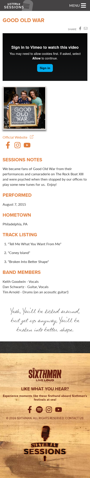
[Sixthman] (45, 375)
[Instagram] (17, 147)
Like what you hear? (45, 389)
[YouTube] (27, 147)
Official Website (16, 137)
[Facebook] (7, 147)
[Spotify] (40, 410)
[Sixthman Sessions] (45, 443)
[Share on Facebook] (80, 29)
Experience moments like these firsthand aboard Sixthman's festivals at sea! (45, 398)
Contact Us (74, 418)
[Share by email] (85, 29)
